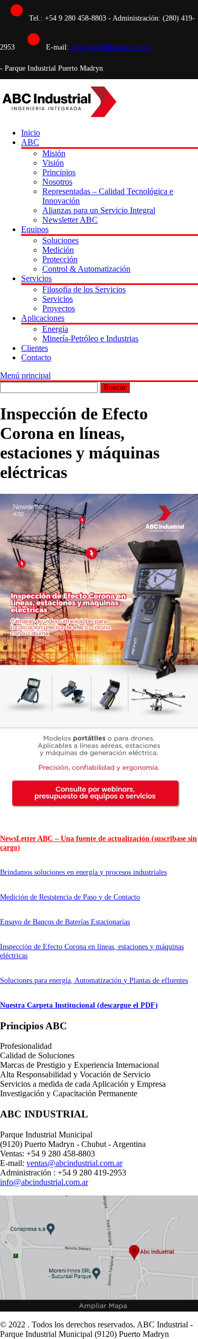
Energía (55, 328)
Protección (60, 259)
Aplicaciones (42, 317)
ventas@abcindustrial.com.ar (74, 1163)
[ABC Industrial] (58, 114)
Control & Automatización (86, 268)
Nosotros (57, 181)
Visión (53, 162)
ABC (30, 142)
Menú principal (25, 375)
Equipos (35, 229)
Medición (58, 249)
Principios (59, 172)
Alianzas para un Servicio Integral (98, 210)
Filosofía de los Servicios (84, 289)
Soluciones (60, 240)
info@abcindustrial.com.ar (109, 47)
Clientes (34, 347)
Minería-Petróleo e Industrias (90, 338)
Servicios (36, 278)
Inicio (30, 132)
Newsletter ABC (70, 219)
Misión (53, 153)
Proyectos (58, 308)
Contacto (36, 357)
